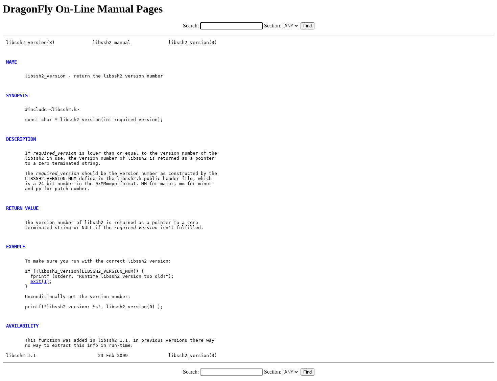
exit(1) (39, 281)
